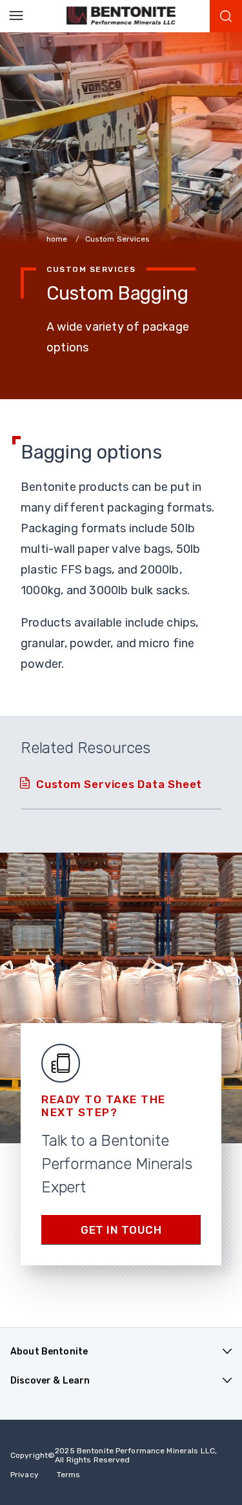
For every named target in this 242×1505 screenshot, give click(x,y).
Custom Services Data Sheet (119, 784)
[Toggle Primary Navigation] (16, 16)
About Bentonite (49, 1351)
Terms (69, 1474)
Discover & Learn (50, 1380)
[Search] (226, 16)
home (58, 239)
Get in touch (121, 1229)
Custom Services (117, 239)
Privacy (24, 1474)
